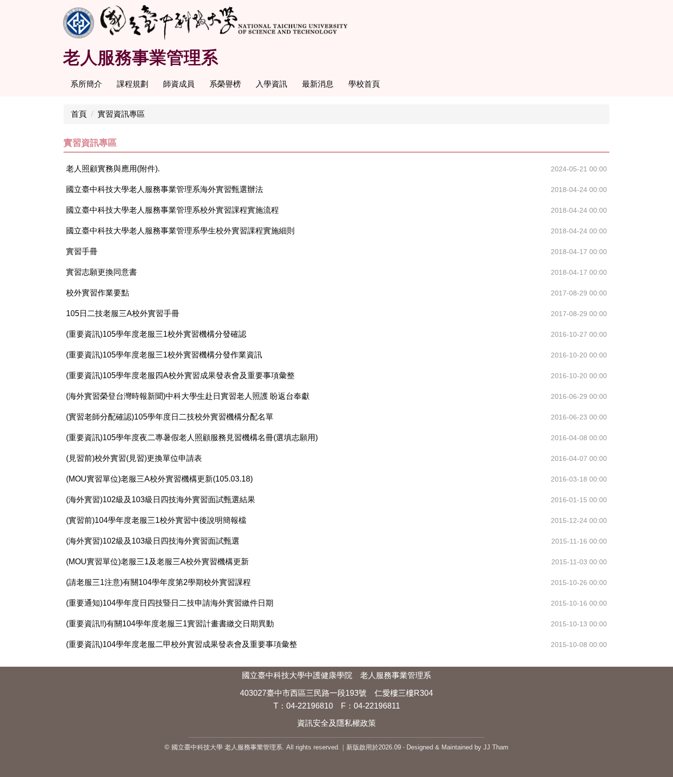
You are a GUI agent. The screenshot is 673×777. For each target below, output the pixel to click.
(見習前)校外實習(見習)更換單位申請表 (134, 458)
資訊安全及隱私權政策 (336, 723)
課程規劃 (132, 84)
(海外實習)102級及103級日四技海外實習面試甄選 (152, 541)
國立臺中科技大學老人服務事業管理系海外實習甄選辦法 (164, 189)
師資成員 (179, 84)
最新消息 (318, 84)
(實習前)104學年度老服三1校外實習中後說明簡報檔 (156, 520)
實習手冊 (82, 251)
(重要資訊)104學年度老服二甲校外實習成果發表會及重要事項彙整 (181, 644)
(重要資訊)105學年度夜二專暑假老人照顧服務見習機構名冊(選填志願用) (192, 437)
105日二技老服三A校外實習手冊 (122, 313)
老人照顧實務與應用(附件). (113, 168)
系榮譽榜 (225, 84)
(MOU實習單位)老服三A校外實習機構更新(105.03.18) (159, 479)
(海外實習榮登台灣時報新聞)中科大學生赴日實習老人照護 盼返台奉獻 (187, 396)
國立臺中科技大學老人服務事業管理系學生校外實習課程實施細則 (180, 231)
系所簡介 (86, 84)
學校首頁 (364, 84)
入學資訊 (271, 84)
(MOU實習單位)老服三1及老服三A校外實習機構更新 (157, 561)
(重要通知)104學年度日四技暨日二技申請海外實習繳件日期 (169, 603)
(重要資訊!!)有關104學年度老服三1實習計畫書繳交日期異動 (170, 623)
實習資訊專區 (121, 114)
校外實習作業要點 (97, 293)
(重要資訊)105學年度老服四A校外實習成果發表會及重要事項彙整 (180, 375)
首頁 (79, 114)
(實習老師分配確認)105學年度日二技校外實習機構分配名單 (169, 417)
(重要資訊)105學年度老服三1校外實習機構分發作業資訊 (164, 355)
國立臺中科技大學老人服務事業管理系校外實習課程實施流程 (172, 210)
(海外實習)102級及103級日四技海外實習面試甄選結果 (160, 499)
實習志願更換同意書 (101, 272)
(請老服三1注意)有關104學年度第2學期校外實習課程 (158, 582)
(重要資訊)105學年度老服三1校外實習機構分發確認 (156, 334)
